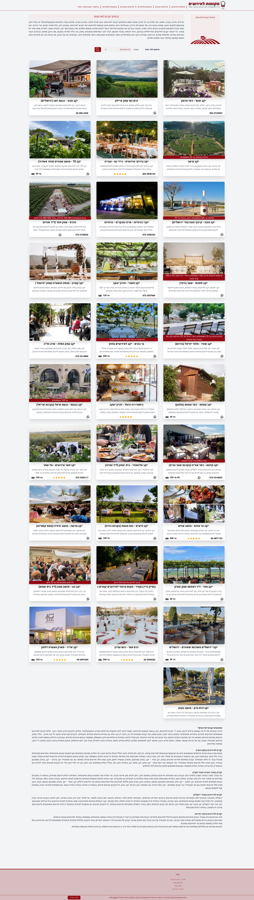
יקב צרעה (193, 161)
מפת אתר (177, 886)
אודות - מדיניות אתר (178, 879)
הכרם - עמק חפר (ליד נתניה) (59, 222)
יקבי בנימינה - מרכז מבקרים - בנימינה (126, 222)
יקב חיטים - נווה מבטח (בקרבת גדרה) (126, 526)
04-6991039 (82, 659)
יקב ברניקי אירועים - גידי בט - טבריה (127, 161)
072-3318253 (216, 477)
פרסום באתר (178, 882)
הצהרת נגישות (177, 889)
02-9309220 (149, 659)
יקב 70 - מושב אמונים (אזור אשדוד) (59, 161)
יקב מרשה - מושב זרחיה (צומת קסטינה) (59, 526)
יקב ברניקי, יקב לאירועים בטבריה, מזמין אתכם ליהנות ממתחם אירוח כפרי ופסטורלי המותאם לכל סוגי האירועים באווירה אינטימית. (126, 168)
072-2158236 (82, 234)
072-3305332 (148, 234)
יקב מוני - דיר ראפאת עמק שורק (193, 587)
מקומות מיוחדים (145, 7)
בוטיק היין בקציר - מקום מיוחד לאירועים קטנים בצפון (124, 587)
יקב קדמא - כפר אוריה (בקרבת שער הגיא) (193, 465)
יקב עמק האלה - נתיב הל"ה (59, 344)
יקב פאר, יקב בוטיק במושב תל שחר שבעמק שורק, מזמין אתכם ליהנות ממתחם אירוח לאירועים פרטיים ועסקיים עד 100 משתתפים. (59, 471)
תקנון (115, 897)
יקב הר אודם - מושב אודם (193, 526)
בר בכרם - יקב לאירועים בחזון (126, 344)
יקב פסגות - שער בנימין (193, 283)
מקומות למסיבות (109, 7)
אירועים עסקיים (127, 7)
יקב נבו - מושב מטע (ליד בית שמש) (59, 587)
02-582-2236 (82, 113)
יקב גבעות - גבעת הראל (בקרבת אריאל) (59, 405)
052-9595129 (148, 174)
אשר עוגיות (74, 897)
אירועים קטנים (161, 7)
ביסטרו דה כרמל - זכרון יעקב (126, 405)
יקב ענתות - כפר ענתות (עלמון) (193, 405)
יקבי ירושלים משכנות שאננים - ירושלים (193, 647)
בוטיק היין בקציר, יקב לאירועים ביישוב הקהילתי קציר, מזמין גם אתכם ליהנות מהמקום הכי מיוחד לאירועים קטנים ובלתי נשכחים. (126, 593)
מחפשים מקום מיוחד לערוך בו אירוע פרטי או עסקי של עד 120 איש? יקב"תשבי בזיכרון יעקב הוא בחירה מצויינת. (126, 289)
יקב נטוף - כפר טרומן (193, 101)
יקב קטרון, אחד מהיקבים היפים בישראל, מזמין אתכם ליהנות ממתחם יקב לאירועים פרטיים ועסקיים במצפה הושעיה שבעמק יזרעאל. (59, 289)
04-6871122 (216, 538)
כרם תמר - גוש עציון (127, 647)
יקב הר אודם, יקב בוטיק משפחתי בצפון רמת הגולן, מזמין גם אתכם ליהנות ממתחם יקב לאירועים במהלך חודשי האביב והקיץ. (193, 532)
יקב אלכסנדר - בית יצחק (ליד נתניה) (126, 465)
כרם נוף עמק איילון (126, 101)
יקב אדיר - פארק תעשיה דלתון (59, 647)
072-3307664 (148, 295)
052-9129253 (216, 113)
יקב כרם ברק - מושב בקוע (193, 708)
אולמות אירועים (178, 6)
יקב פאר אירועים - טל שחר (59, 465)
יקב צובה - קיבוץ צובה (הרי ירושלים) (193, 222)
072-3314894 (82, 356)
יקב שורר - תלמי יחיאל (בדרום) (193, 344)
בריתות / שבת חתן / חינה (88, 7)
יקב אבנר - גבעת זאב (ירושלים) (59, 101)
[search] (98, 49)
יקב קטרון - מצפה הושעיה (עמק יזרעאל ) (59, 283)
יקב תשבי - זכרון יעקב (126, 283)
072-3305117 (82, 477)
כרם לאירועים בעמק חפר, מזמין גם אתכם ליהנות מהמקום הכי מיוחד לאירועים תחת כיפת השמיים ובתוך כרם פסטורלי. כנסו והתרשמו (59, 228)
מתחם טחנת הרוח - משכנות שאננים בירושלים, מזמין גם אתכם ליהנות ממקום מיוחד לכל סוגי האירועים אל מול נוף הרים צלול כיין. (193, 653)
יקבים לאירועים (111, 22)
